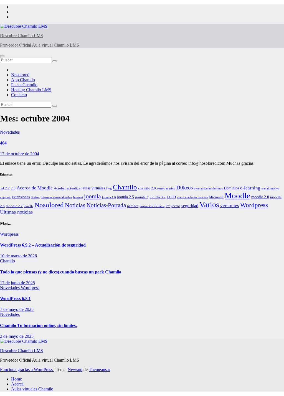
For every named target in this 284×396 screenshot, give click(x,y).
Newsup (75, 369)
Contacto (19, 94)
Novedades (10, 132)
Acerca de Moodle (35, 188)
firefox (35, 197)
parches (132, 206)
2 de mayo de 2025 (17, 336)
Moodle (237, 195)
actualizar (74, 188)
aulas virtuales (94, 188)
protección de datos (152, 206)
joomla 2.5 (125, 197)
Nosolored (20, 74)
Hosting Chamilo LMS (31, 89)
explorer (5, 197)
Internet (78, 197)
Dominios (231, 188)
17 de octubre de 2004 (19, 153)
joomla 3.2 (157, 197)
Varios (209, 204)
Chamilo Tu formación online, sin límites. (38, 325)
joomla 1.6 (109, 197)
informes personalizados (56, 197)
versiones (229, 205)
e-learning (250, 188)
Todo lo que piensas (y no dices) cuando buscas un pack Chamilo (60, 272)
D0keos (184, 188)
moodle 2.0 (260, 197)
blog (109, 188)
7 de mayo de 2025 (17, 309)
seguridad (189, 205)
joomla (92, 196)
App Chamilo (23, 79)
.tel (2, 188)
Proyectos (173, 206)
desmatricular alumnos (208, 188)
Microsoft (216, 197)
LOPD (171, 197)
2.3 (13, 188)
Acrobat (60, 188)
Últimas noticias (16, 212)
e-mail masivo (271, 188)
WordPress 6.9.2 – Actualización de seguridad (43, 245)
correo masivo (166, 188)
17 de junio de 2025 (17, 282)
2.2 (7, 188)
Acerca (17, 384)
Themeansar (99, 369)
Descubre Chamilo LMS (21, 35)
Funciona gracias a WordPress (27, 369)
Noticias (75, 205)
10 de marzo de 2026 (18, 255)
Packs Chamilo (24, 84)
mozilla (28, 206)
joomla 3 (141, 197)
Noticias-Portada (106, 205)
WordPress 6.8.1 (15, 298)
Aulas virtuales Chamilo (32, 389)
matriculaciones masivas (192, 197)
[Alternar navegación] (2, 56)
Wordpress (254, 205)
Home (16, 379)
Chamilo (125, 187)
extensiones (21, 197)
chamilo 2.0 (147, 188)
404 (3, 143)
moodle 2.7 (14, 206)
